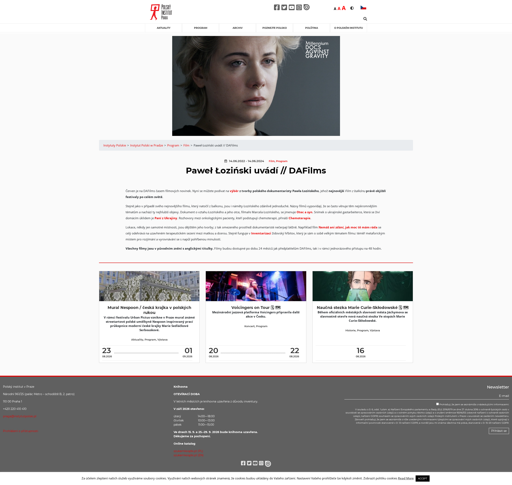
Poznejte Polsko (274, 27)
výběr (234, 191)
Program (200, 27)
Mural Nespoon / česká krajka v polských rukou (149, 310)
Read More (406, 478)
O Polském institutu (348, 27)
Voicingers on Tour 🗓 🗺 (256, 307)
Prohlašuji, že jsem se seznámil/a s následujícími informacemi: (474, 404)
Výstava (162, 339)
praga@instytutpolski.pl (19, 416)
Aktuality (163, 27)
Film (272, 161)
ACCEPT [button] (422, 478)
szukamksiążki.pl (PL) (188, 451)
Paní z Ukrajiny (166, 218)
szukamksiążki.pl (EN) (189, 455)
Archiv (238, 27)
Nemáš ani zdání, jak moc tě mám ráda (348, 227)
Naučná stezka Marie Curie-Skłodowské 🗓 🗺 (363, 307)
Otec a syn (304, 212)
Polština (311, 27)
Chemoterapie (299, 218)
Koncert (249, 326)
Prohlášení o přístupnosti (20, 431)
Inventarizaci (261, 233)
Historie (350, 330)
